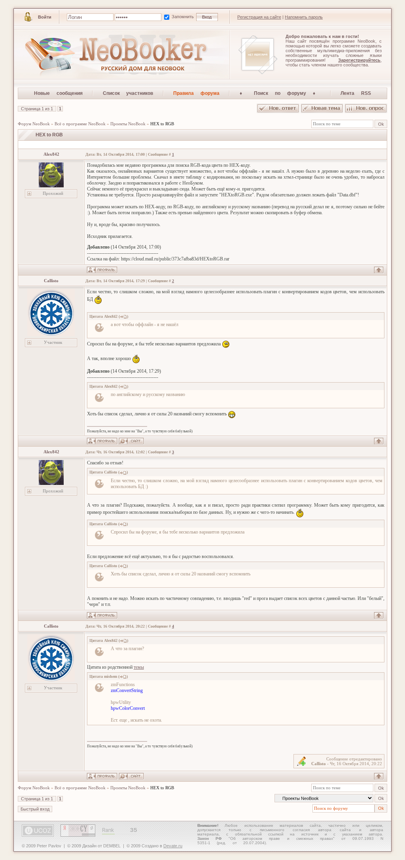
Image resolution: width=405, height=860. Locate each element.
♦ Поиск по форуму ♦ (280, 93)
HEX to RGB (162, 123)
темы (139, 667)
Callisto (51, 280)
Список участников (128, 93)
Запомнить (183, 16)
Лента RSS (356, 93)
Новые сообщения (58, 93)
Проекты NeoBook (128, 123)
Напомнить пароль (304, 17)
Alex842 (51, 154)
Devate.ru (172, 845)
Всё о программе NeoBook (80, 123)
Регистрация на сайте (259, 17)
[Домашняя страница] (131, 441)
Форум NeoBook (34, 123)
